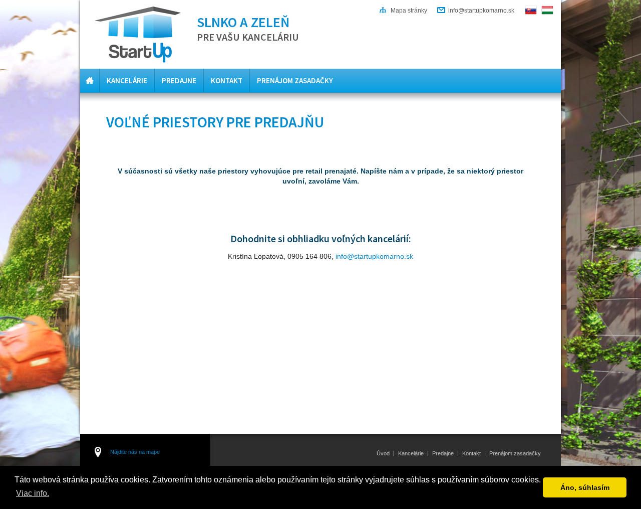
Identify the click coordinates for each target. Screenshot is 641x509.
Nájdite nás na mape (135, 452)
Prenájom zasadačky (295, 80)
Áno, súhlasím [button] (584, 487)
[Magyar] (547, 10)
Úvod (89, 80)
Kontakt (226, 80)
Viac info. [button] (32, 493)
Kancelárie (127, 80)
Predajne (179, 80)
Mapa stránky (409, 10)
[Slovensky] (531, 10)
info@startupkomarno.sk (481, 10)
